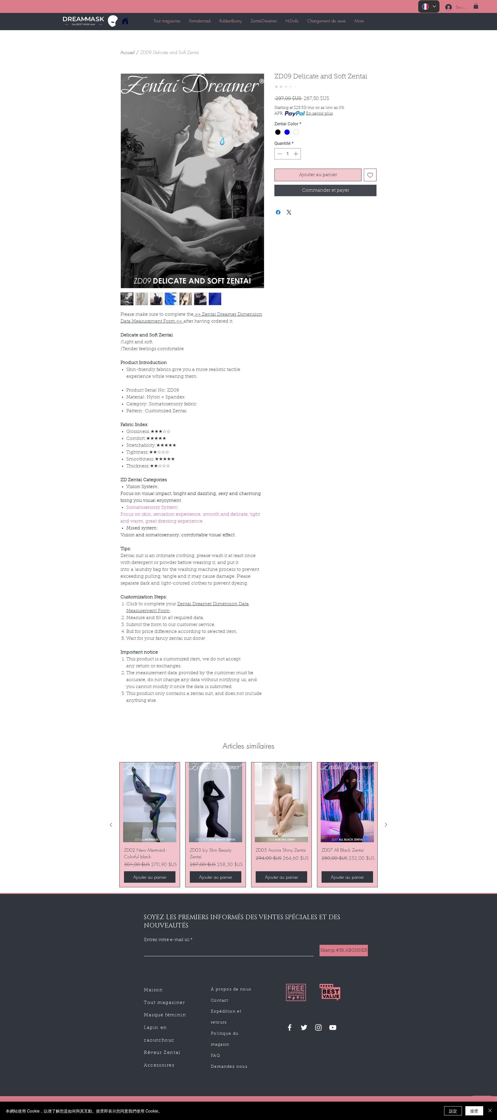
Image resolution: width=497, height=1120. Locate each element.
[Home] (125, 20)
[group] (248, 825)
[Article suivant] (386, 824)
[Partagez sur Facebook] (278, 212)
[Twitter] (304, 1027)
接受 (474, 1111)
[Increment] (296, 154)
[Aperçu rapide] (150, 802)
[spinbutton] (288, 154)
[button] (475, 6)
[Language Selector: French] (428, 6)
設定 (453, 1111)
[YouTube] (332, 1027)
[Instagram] (318, 1027)
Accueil (128, 52)
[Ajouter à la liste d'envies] (370, 175)
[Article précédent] (111, 824)
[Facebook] (289, 1027)
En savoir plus (319, 114)
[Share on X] (289, 212)
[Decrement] (279, 154)
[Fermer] (490, 1110)
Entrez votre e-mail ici (166, 940)
